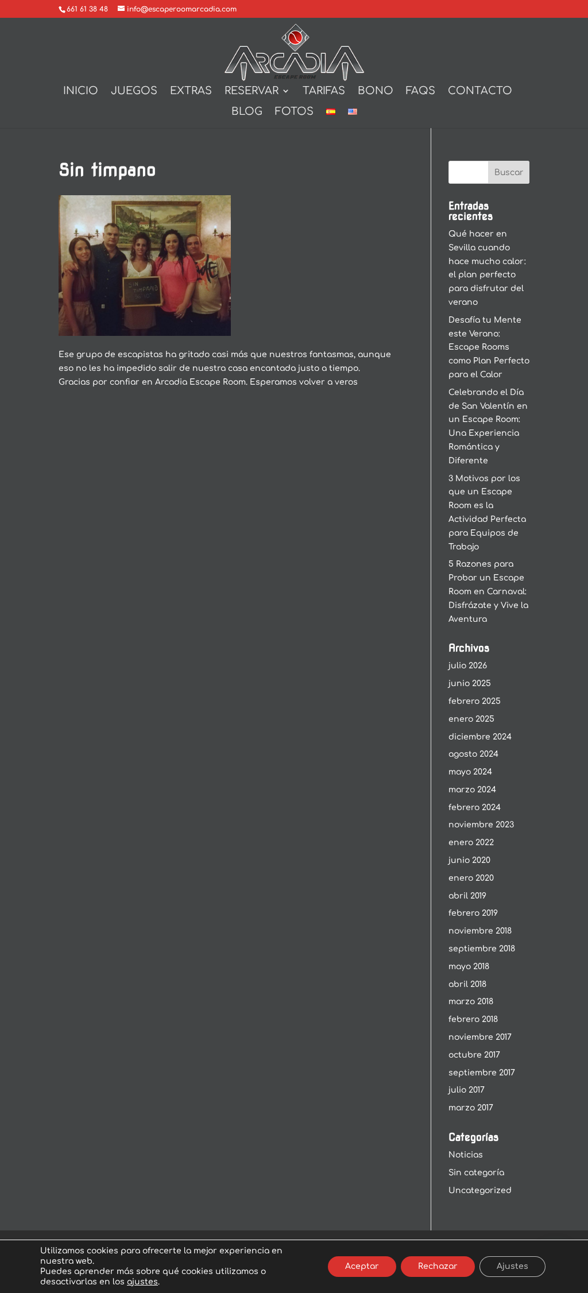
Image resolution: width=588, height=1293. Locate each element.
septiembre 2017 (481, 1073)
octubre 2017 (474, 1055)
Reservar (251, 91)
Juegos (134, 91)
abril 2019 (467, 896)
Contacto (480, 91)
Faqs (420, 91)
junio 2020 (469, 860)
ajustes (142, 1281)
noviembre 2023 (481, 824)
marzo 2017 (470, 1108)
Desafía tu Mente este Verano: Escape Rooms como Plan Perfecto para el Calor (488, 347)
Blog (246, 112)
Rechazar (438, 1266)
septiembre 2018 (481, 948)
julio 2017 (466, 1090)
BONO (375, 91)
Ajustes (512, 1266)
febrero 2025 (474, 701)
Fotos (294, 112)
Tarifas (324, 91)
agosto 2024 (473, 754)
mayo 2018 (468, 966)
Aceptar (362, 1266)
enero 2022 (471, 842)
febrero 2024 (474, 807)
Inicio (80, 91)
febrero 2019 (473, 913)
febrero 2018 (473, 1019)
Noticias (465, 1155)
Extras (191, 91)
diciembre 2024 (480, 737)
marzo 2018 (470, 1001)
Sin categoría (476, 1172)
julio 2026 (467, 665)
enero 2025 (471, 719)
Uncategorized (480, 1190)
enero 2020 (471, 878)
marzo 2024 (472, 789)
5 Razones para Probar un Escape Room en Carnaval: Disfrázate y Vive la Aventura (488, 591)
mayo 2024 (470, 772)
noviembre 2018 (480, 931)
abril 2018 (467, 984)
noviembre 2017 (480, 1037)
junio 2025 (469, 683)
